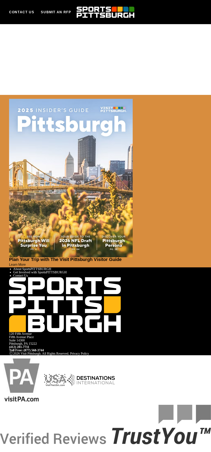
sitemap (96, 72)
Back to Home (18, 76)
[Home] (105, 12)
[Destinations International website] (91, 379)
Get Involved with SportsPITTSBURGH (40, 272)
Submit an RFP (56, 12)
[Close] (10, 97)
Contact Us (21, 12)
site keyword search (55, 72)
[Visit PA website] (21, 379)
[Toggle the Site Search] (189, 12)
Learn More (17, 264)
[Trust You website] (105, 424)
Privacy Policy (79, 353)
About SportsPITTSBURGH (32, 269)
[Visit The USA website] (55, 379)
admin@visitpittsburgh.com (59, 63)
